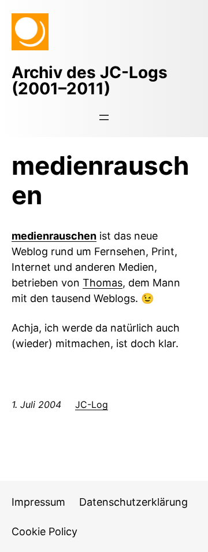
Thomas (102, 283)
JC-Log (91, 404)
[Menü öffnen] (104, 117)
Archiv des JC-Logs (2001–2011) (90, 80)
